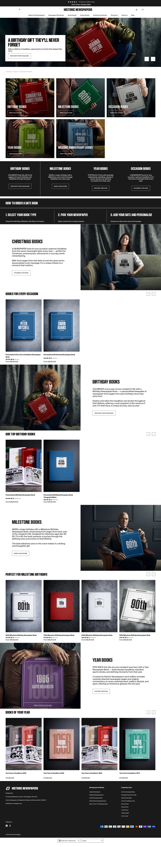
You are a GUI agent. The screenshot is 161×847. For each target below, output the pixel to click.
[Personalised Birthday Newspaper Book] (24, 466)
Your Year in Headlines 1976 (129, 773)
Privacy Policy (124, 807)
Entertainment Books (100, 15)
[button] (19, 9)
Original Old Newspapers (36, 15)
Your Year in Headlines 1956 (54, 773)
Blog (132, 15)
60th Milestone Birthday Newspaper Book (97, 635)
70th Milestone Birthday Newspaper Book (59, 635)
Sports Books (72, 15)
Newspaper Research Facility (128, 795)
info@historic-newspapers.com (14, 803)
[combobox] (69, 841)
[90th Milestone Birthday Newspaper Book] (137, 606)
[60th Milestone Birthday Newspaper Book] (99, 606)
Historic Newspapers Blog (128, 792)
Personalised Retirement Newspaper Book (59, 355)
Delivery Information (126, 798)
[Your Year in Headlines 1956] (62, 744)
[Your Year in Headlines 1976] (137, 744)
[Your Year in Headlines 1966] (99, 744)
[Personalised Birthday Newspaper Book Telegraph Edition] (62, 466)
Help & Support (125, 813)
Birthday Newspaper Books (96, 795)
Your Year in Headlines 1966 (91, 773)
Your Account (124, 816)
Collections (16, 71)
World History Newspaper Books (97, 801)
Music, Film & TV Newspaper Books (98, 804)
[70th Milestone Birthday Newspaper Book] (62, 606)
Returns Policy (125, 804)
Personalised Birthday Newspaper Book (20, 495)
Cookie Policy (124, 810)
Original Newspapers (94, 792)
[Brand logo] (22, 788)
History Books (84, 15)
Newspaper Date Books (56, 15)
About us (125, 15)
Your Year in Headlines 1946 (16, 773)
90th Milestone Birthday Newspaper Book (134, 635)
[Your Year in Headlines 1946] (24, 744)
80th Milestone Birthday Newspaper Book (21, 635)
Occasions (114, 15)
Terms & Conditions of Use (128, 801)
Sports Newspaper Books (95, 798)
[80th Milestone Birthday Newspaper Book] (24, 606)
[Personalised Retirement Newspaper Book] (62, 325)
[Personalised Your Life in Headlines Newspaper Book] (24, 325)
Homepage (8, 71)
